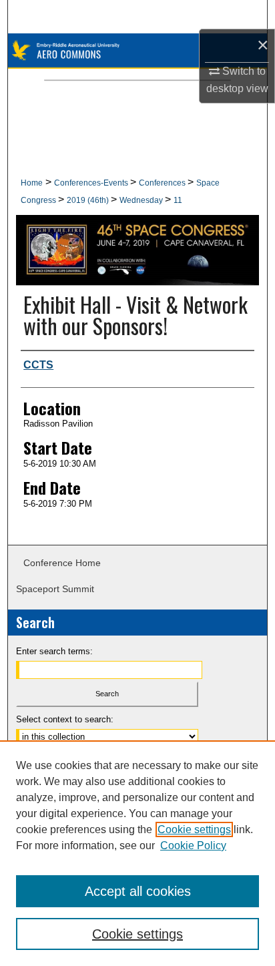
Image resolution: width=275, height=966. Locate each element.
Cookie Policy (193, 845)
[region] (137, 853)
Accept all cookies (138, 891)
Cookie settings (194, 829)
